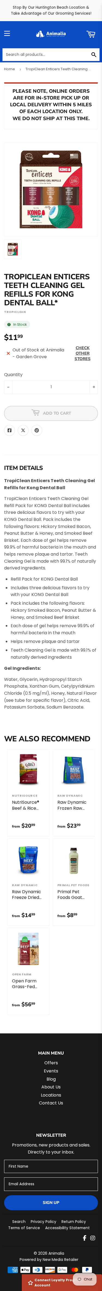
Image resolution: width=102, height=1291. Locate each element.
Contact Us (51, 1103)
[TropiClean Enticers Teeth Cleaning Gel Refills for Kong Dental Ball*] (12, 249)
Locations (51, 1095)
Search (19, 1221)
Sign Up (51, 1202)
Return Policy (73, 1221)
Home (9, 69)
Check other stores (83, 353)
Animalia (56, 1253)
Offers (51, 1063)
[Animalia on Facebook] (84, 1238)
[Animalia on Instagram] (92, 1238)
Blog (51, 1079)
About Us (51, 1087)
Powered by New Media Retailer (49, 1259)
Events (51, 1071)
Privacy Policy (43, 1221)
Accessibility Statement (67, 1228)
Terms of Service (24, 1228)
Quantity (13, 374)
